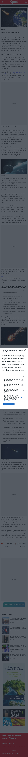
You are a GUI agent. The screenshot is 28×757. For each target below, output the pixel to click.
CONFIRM (9, 404)
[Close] (25, 350)
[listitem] (14, 377)
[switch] (22, 380)
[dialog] (14, 378)
